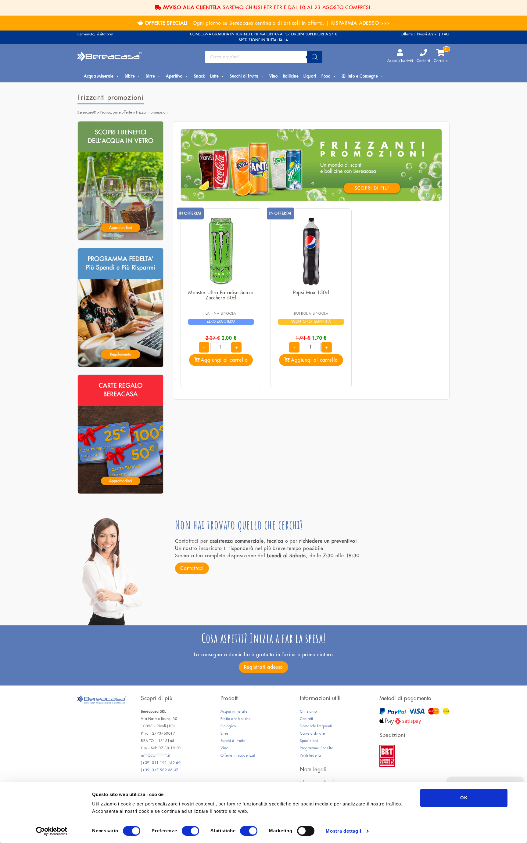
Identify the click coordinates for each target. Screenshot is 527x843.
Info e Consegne (363, 76)
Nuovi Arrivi (427, 34)
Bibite (130, 76)
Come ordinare (312, 733)
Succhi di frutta (244, 76)
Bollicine (291, 76)
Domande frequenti (316, 726)
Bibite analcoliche (235, 719)
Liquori (309, 76)
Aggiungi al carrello (224, 360)
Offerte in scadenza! (238, 755)
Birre (150, 76)
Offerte (407, 34)
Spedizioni (309, 741)
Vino (273, 76)
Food (326, 76)
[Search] (314, 57)
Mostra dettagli (343, 831)
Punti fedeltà (310, 755)
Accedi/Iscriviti (400, 61)
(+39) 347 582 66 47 (159, 770)
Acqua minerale (233, 711)
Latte (214, 76)
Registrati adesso (263, 667)
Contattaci (192, 568)
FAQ (446, 34)
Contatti (423, 61)
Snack (199, 76)
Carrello (441, 56)
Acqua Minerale (98, 76)
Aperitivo (174, 76)
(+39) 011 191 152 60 (161, 763)
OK (464, 797)
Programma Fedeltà (316, 748)
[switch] (190, 831)
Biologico (228, 726)
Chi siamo (308, 711)
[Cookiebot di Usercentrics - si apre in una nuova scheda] (51, 831)
